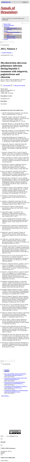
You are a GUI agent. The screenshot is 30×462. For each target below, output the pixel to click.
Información (7, 26)
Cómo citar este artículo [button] (19, 85)
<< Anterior (4, 52)
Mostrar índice (7, 24)
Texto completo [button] (7, 85)
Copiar (2, 452)
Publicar (6, 31)
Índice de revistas (13, 36)
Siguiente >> (10, 52)
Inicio (8, 35)
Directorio (9, 29)
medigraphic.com (8, 33)
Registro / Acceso (11, 37)
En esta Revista (6, 364)
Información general (13, 28)
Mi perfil (6, 39)
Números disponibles (9, 25)
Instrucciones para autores (14, 32)
